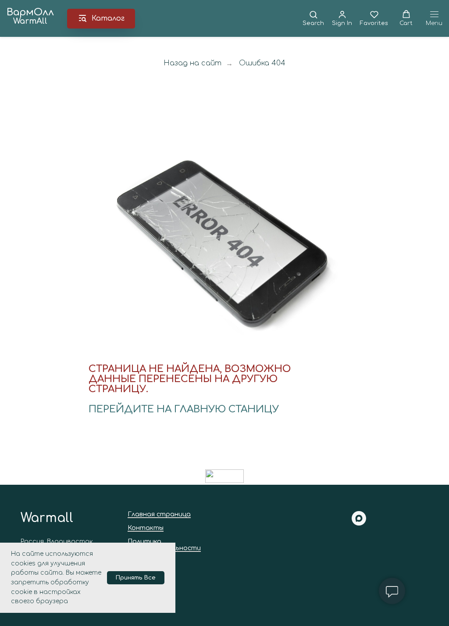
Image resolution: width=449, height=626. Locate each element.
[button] (313, 18)
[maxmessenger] (359, 523)
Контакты (146, 528)
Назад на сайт (192, 63)
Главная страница (159, 514)
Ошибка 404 (262, 63)
